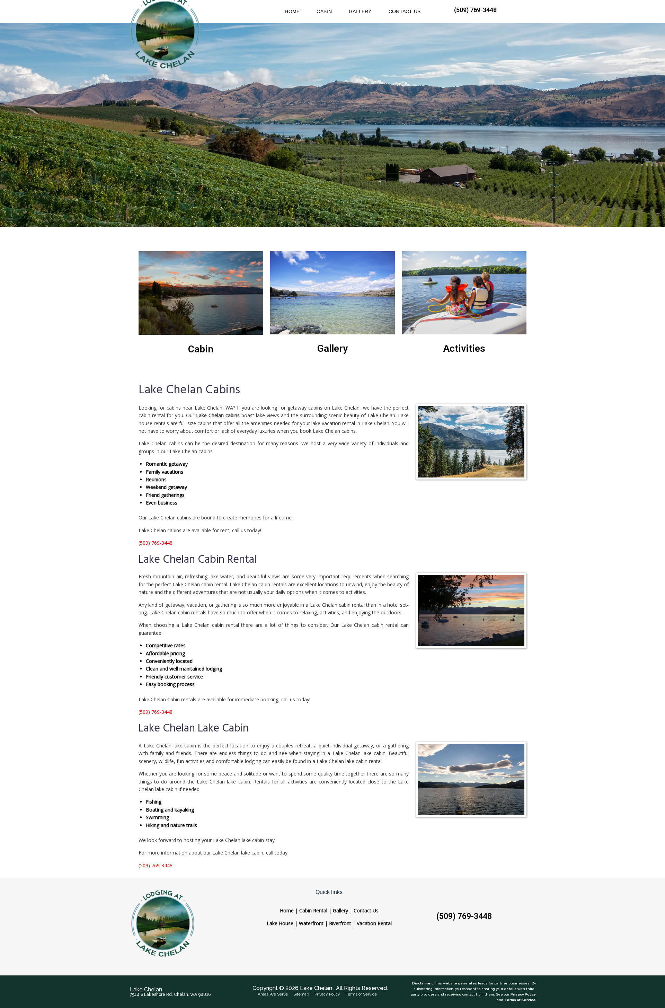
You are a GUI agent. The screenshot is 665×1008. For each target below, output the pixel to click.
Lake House (280, 923)
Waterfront (311, 923)
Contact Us (366, 910)
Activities (464, 348)
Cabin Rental (313, 910)
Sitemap (301, 994)
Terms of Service (361, 994)
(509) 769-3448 (464, 916)
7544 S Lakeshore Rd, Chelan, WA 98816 (170, 994)
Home (287, 910)
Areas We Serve (273, 994)
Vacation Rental (374, 923)
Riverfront (340, 923)
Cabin (200, 349)
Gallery (332, 348)
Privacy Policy (327, 994)
